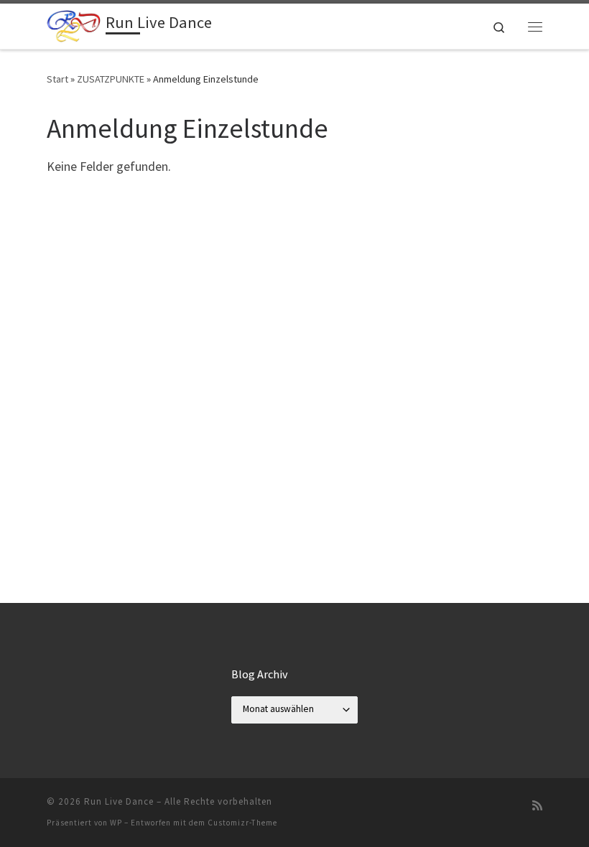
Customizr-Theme (242, 823)
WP (116, 823)
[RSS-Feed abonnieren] (537, 806)
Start (57, 78)
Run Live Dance (119, 801)
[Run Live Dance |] (74, 24)
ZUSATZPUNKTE (110, 78)
